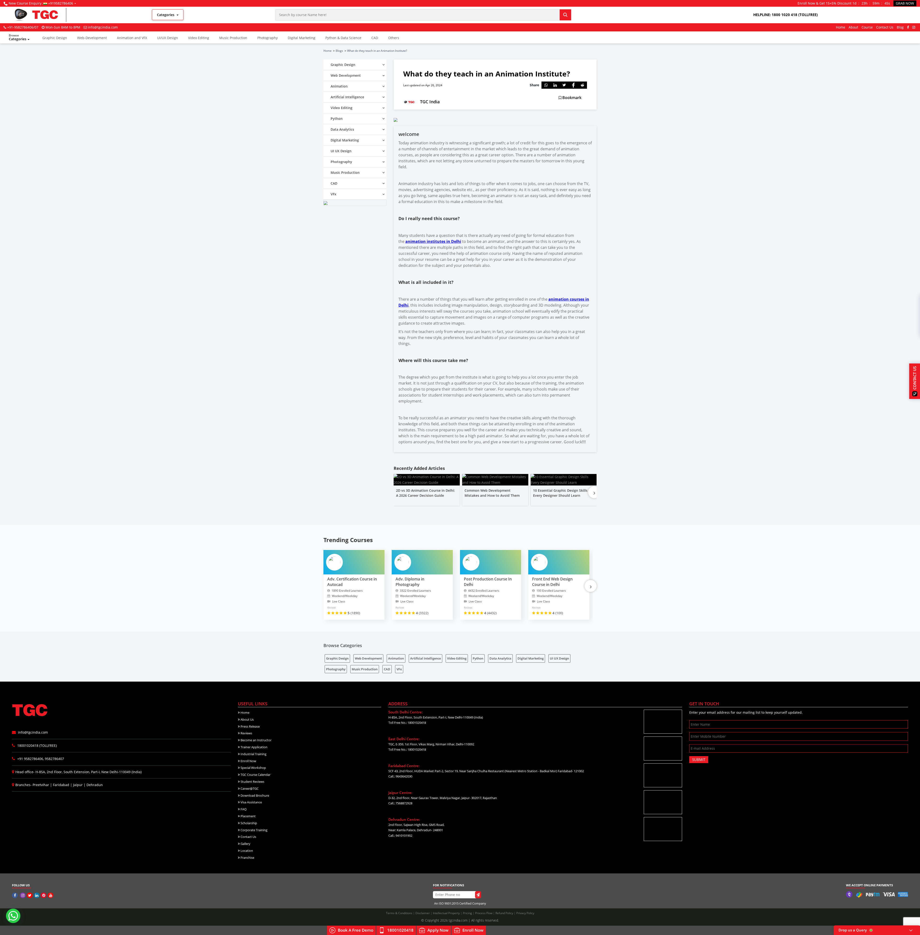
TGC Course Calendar (255, 774)
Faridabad (61, 785)
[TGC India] (15, 895)
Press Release (250, 726)
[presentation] (594, 492)
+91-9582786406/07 (22, 27)
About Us (247, 719)
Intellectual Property (446, 913)
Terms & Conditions (399, 913)
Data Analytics (500, 658)
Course (867, 27)
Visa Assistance (251, 802)
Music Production (233, 37)
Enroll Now (248, 761)
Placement (248, 816)
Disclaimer (423, 913)
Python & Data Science (343, 37)
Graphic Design (54, 37)
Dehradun (94, 785)
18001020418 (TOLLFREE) (36, 745)
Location (246, 850)
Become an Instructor (255, 740)
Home (840, 27)
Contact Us (884, 27)
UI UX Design (559, 658)
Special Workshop (253, 768)
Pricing (468, 913)
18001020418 (400, 930)
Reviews (246, 733)
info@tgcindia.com (103, 27)
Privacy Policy (525, 913)
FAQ (243, 809)
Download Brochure (254, 795)
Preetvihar (41, 785)
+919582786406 (60, 3)
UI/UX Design (167, 37)
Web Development (368, 658)
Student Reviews (252, 781)
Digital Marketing (301, 37)
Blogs (339, 51)
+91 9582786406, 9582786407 (40, 758)
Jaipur (78, 785)
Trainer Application (253, 747)
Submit (698, 759)
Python (478, 658)
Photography (267, 37)
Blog (900, 27)
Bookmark (571, 97)
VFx (399, 669)
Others (393, 37)
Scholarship (248, 823)
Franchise (247, 857)
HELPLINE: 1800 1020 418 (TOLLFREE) (785, 14)
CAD (374, 37)
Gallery (245, 844)
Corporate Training (253, 830)
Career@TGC (249, 788)
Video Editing (198, 37)
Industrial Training (253, 754)
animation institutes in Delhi (433, 241)
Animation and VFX (132, 37)
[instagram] (913, 27)
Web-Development (92, 37)
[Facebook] (908, 27)
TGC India (430, 102)
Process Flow (484, 913)
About (853, 27)
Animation (396, 658)
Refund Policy (504, 913)
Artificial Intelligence (425, 658)
